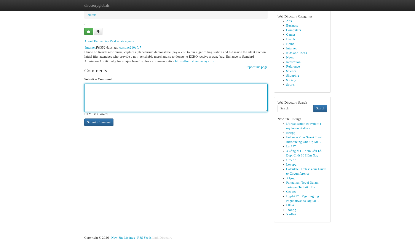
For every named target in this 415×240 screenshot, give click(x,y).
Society (291, 80)
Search (320, 108)
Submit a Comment (98, 79)
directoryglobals (97, 5)
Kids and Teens (296, 53)
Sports (290, 84)
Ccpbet (291, 191)
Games (290, 34)
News (290, 57)
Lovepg (291, 164)
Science (291, 71)
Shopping (292, 75)
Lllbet (290, 205)
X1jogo (291, 178)
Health (290, 39)
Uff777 (291, 160)
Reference (293, 66)
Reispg (290, 132)
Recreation (293, 62)
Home (92, 14)
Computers (293, 30)
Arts (289, 21)
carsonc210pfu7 (130, 47)
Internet (90, 47)
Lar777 (291, 146)
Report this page (257, 67)
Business (292, 25)
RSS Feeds (144, 237)
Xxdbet (291, 214)
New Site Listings (123, 237)
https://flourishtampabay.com (194, 61)
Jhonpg (291, 210)
